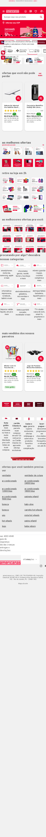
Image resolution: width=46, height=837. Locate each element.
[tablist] (23, 35)
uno (3, 515)
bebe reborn (30, 526)
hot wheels (7, 521)
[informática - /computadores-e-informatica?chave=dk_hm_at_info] (6, 286)
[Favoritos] (35, 11)
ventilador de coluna (34, 475)
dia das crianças (7, 544)
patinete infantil (32, 496)
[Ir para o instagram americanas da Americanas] (41, 566)
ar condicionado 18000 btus (32, 490)
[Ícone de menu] (3, 11)
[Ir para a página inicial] (10, 563)
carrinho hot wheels (33, 510)
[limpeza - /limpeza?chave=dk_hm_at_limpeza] (6, 304)
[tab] (4, 35)
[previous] (5, 102)
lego (4, 526)
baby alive (29, 504)
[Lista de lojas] (30, 11)
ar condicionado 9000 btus (9, 497)
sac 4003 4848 (7, 536)
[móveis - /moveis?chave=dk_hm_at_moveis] (39, 265)
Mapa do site (23, 583)
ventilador (6, 475)
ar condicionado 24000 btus (32, 482)
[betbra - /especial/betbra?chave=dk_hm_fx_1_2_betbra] (34, 208)
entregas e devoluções (5, 549)
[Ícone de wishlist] (35, 11)
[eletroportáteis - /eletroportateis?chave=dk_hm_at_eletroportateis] (39, 286)
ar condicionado (9, 481)
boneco (5, 510)
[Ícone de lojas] (30, 11)
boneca (5, 504)
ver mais (40, 74)
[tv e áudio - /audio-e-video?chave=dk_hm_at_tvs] (39, 304)
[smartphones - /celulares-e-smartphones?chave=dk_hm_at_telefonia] (6, 265)
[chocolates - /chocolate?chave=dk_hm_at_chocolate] (23, 265)
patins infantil (31, 521)
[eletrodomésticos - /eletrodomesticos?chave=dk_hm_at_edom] (23, 286)
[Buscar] (40, 17)
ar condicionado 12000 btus (9, 490)
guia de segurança (4, 540)
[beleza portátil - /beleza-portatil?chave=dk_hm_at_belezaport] (23, 304)
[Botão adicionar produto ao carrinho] (17, 104)
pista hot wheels (32, 515)
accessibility (3, 58)
